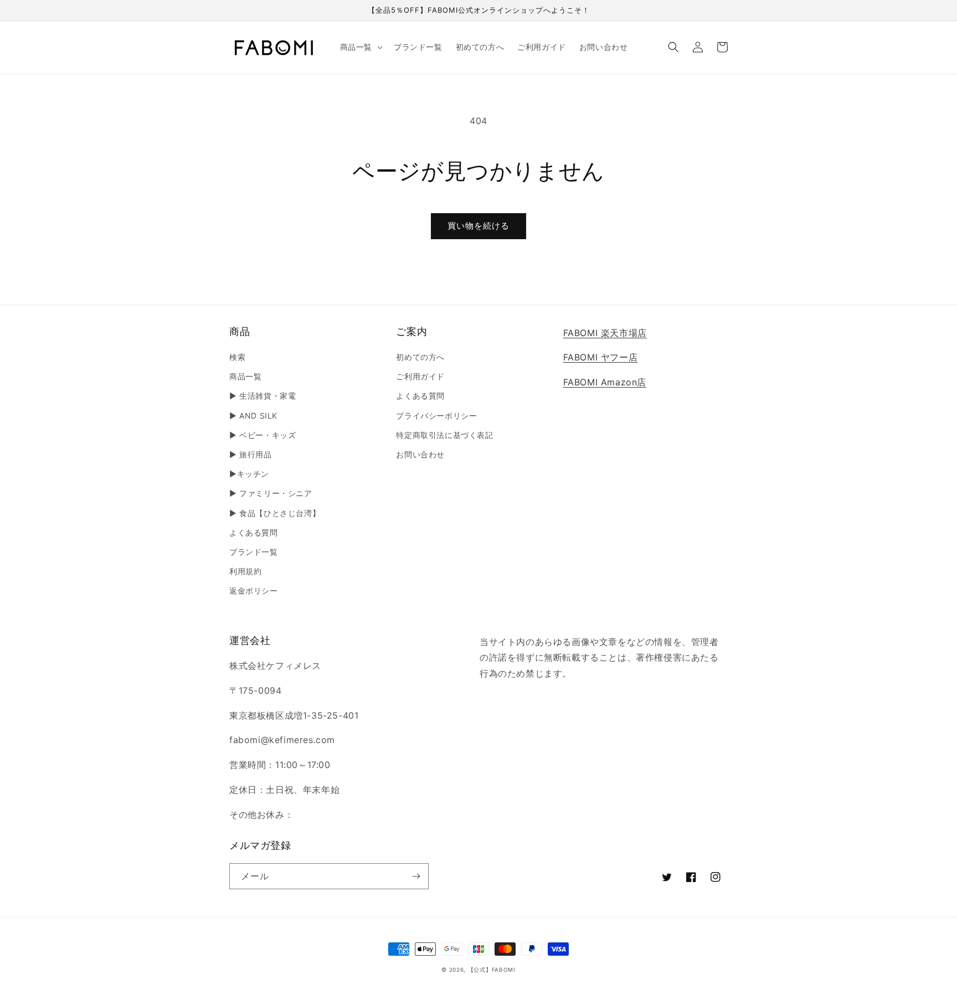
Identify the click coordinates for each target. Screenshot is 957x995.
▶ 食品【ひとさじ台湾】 (274, 513)
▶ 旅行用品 (250, 454)
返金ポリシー (253, 590)
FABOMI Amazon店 (604, 382)
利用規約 (245, 571)
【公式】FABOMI (492, 969)
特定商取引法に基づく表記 (444, 435)
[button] (360, 47)
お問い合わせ (420, 454)
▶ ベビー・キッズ (262, 435)
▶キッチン (249, 473)
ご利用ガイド (420, 376)
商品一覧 (245, 376)
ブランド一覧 (253, 551)
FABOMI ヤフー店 (600, 357)
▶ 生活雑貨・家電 (262, 395)
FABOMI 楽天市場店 (605, 332)
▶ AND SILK (253, 415)
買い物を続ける (478, 225)
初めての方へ (420, 357)
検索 (237, 357)
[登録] (416, 876)
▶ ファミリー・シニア (270, 493)
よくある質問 (253, 532)
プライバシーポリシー (436, 415)
